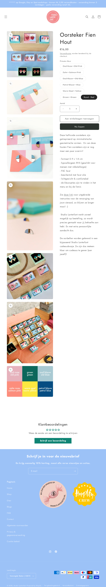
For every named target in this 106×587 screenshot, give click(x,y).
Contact (10, 519)
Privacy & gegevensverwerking (16, 533)
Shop (9, 494)
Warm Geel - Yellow (73, 91)
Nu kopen (80, 126)
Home (9, 488)
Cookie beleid (13, 541)
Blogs (9, 506)
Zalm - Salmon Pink (73, 73)
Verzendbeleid (68, 585)
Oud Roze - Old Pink (74, 67)
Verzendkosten (65, 53)
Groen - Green (71, 98)
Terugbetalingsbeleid (52, 585)
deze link (68, 194)
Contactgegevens (82, 585)
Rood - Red (89, 97)
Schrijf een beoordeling (53, 440)
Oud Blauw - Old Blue (74, 79)
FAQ (9, 513)
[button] (6, 17)
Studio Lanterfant (20, 586)
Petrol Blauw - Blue (73, 85)
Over (9, 500)
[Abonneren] (75, 471)
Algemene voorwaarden (17, 525)
